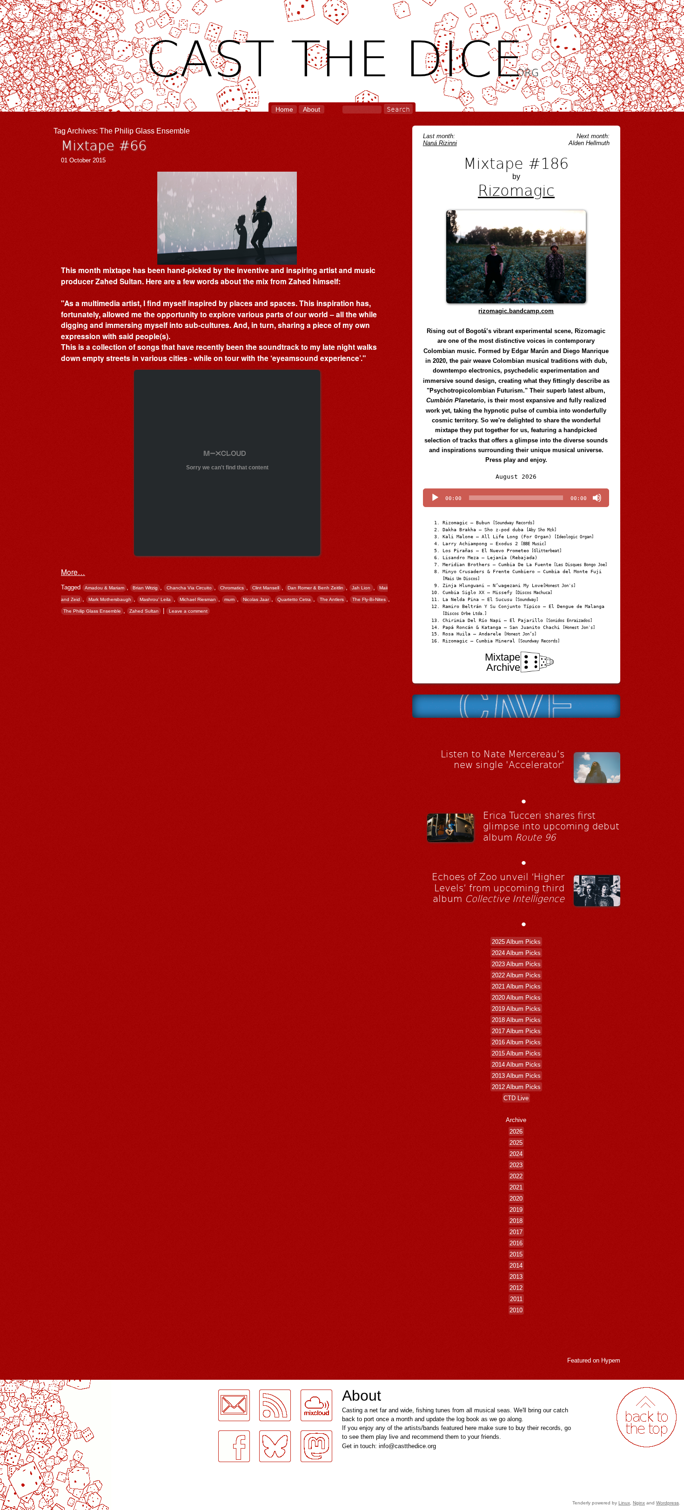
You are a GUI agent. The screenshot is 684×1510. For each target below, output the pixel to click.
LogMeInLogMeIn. (30, 1385)
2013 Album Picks (516, 1075)
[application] (516, 497)
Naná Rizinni (440, 143)
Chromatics (232, 587)
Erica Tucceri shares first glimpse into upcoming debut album (551, 825)
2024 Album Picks (516, 952)
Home (284, 109)
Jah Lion (361, 587)
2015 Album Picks (516, 1052)
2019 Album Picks (516, 1008)
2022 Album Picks (516, 974)
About (311, 109)
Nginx (639, 1502)
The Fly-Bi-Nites (369, 599)
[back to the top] (647, 1417)
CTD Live (516, 1097)
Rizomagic (516, 190)
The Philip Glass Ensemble (92, 611)
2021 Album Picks (516, 985)
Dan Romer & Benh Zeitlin (315, 587)
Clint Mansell (265, 587)
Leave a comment (188, 611)
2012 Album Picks (516, 1086)
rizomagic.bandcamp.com (516, 310)
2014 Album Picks (516, 1064)
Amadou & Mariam (104, 587)
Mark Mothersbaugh (109, 599)
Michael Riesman (198, 599)
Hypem (610, 1360)
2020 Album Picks (516, 997)
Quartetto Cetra (294, 599)
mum (229, 599)
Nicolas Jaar (256, 599)
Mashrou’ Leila (155, 599)
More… (73, 572)
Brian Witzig (145, 587)
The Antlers (332, 599)
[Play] (435, 497)
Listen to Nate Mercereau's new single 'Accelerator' (502, 759)
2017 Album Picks (516, 1030)
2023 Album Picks (516, 963)
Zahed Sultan (144, 611)
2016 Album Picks (516, 1041)
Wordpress (667, 1502)
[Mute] (597, 497)
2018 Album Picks (516, 1019)
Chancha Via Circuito (189, 587)
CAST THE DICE (342, 56)
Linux (624, 1502)
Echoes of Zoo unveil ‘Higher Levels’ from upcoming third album (498, 887)
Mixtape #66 (104, 145)
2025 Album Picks (516, 941)
